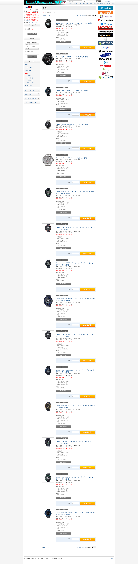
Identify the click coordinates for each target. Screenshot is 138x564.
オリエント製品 (29, 82)
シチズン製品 (29, 80)
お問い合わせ (28, 94)
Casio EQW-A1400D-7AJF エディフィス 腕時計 (72, 158)
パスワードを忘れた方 (106, 1)
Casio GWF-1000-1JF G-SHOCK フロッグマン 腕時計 (74, 23)
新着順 (84, 15)
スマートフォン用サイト (74, 3)
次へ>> (48, 15)
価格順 (79, 15)
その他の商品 (28, 85)
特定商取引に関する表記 (31, 98)
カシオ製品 (28, 75)
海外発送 (85, 3)
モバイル (27, 64)
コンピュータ (28, 67)
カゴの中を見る (109, 3)
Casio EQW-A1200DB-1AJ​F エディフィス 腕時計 (72, 124)
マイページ (93, 3)
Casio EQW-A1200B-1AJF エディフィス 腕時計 (72, 90)
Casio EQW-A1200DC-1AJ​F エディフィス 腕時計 (72, 57)
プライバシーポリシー (30, 102)
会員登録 (100, 3)
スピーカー (28, 70)
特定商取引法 (33, 22)
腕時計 (27, 73)
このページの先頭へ (108, 558)
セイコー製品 (29, 78)
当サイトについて (29, 90)
